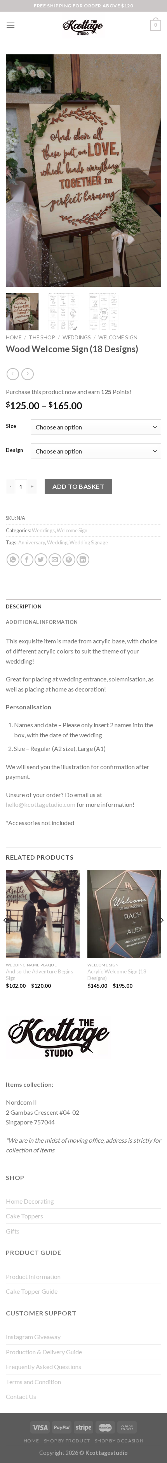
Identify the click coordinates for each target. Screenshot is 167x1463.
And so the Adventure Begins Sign (39, 975)
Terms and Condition (33, 1381)
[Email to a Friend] (55, 559)
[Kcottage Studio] (83, 25)
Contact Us (21, 1396)
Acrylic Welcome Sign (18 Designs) (116, 975)
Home (13, 337)
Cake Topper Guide (31, 1291)
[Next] (148, 170)
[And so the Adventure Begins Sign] (43, 914)
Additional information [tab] (42, 622)
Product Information (33, 1276)
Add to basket (78, 486)
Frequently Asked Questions (43, 1366)
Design (14, 450)
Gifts (12, 1231)
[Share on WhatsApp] (13, 559)
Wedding (57, 542)
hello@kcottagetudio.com (40, 804)
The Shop (42, 337)
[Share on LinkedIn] (83, 559)
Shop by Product (67, 1441)
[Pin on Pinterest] (69, 559)
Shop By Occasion (119, 1441)
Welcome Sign (117, 337)
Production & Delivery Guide (44, 1351)
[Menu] (10, 25)
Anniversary (31, 542)
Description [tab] (24, 606)
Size (11, 426)
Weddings (77, 337)
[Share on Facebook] (27, 559)
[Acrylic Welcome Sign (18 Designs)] (124, 914)
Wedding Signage (89, 542)
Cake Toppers (24, 1216)
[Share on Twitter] (41, 559)
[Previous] (19, 170)
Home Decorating (30, 1201)
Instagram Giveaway (33, 1336)
